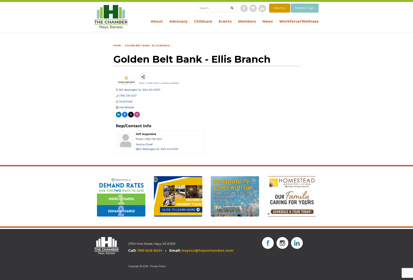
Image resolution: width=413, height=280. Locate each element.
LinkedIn (262, 8)
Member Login (304, 8)
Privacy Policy (158, 266)
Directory (280, 8)
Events (225, 21)
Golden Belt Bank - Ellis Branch (147, 45)
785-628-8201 (149, 250)
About (157, 21)
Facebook (244, 8)
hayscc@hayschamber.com (208, 250)
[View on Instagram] (137, 116)
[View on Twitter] (131, 116)
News (267, 21)
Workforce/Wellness (299, 21)
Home (117, 45)
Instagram (253, 8)
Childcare (203, 21)
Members (247, 21)
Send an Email (144, 144)
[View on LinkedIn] (118, 116)
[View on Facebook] (125, 116)
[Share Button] (143, 77)
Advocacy (178, 21)
